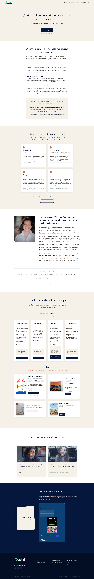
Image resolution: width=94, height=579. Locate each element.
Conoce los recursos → (47, 201)
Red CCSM (69, 564)
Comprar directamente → (33, 393)
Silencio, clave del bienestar (57, 562)
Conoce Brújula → (72, 357)
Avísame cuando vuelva (31, 414)
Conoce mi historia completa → (47, 284)
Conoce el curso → (38, 357)
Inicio (37, 560)
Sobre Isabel (83, 2)
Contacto (69, 562)
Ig (15, 568)
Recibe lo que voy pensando (72, 560)
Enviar (57, 536)
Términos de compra (76, 576)
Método (65, 2)
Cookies (69, 576)
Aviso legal (60, 576)
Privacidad (65, 576)
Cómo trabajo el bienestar (40, 562)
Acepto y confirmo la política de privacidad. (47, 535)
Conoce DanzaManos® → (55, 357)
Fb (18, 568)
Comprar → (68, 393)
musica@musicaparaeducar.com (20, 565)
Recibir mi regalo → (47, 30)
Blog (88, 2)
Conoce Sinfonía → (22, 357)
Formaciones (71, 2)
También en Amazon (32, 395)
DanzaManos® (54, 564)
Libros (77, 2)
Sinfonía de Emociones (56, 560)
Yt (20, 568)
